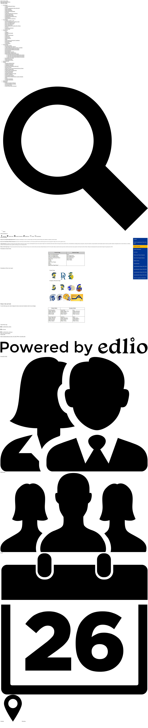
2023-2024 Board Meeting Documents (12, 49)
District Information (8, 10)
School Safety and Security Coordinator (12, 40)
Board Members (8, 50)
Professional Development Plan (11, 16)
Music (6, 39)
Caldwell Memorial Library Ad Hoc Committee (13, 47)
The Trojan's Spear (8, 84)
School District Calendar (9, 75)
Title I (6, 77)
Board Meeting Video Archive (10, 52)
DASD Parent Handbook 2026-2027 (12, 66)
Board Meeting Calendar (9, 51)
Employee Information (9, 35)
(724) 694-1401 (22, 336)
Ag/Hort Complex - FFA (9, 20)
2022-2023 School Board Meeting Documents (15, 54)
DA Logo (4, 329)
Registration (38, 236)
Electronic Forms (8, 67)
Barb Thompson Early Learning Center (12, 21)
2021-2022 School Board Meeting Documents (15, 55)
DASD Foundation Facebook (10, 83)
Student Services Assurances (10, 18)
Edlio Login (11, 236)
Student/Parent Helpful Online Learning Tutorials (14, 76)
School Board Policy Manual (10, 46)
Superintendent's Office (9, 15)
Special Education (8, 41)
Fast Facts (7, 12)
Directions (24, 721)
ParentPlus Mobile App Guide (10, 73)
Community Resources (9, 65)
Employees (27, 236)
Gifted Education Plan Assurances (11, 13)
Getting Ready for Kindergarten (11, 70)
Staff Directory (8, 17)
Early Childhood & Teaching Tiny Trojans (13, 25)
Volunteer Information (9, 79)
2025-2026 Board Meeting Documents (12, 48)
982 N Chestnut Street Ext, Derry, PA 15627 (8, 336)
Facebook (4, 236)
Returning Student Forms (9, 63)
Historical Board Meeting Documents (12, 53)
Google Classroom (19, 236)
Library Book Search (9, 72)
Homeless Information (9, 71)
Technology (7, 42)
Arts (6, 31)
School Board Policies (9, 60)
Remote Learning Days (9, 69)
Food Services (7, 37)
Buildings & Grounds (9, 33)
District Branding (8, 9)
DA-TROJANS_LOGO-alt (7, 332)
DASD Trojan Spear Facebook (10, 86)
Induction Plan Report (9, 14)
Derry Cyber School (8, 24)
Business (6, 34)
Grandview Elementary (9, 27)
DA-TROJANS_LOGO (6, 326)
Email (33, 236)
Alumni (6, 7)
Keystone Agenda (8, 45)
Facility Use (7, 36)
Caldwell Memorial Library (10, 6)
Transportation (7, 43)
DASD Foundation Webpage (10, 82)
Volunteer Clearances (9, 78)
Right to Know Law (8, 59)
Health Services (8, 38)
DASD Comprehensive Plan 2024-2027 (12, 8)
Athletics (6, 32)
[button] (5, 5)
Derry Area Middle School (10, 22)
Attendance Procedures (9, 64)
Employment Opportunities (10, 11)
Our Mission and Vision (9, 58)
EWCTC (6, 26)
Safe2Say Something (9, 74)
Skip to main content (4, 0)
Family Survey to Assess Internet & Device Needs (14, 68)
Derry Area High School (9, 23)
